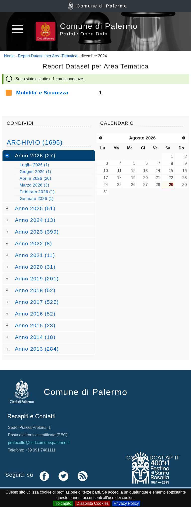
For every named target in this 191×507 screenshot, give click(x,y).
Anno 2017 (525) (37, 302)
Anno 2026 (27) (35, 155)
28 (158, 185)
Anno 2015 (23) (35, 325)
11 (119, 171)
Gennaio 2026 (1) (37, 198)
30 (184, 185)
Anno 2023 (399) (37, 232)
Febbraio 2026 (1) (37, 192)
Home (9, 56)
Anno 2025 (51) (35, 208)
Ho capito (62, 503)
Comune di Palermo (102, 5)
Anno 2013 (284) (37, 349)
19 (133, 178)
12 (133, 171)
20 (145, 178)
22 (171, 178)
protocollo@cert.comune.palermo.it (38, 443)
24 (105, 185)
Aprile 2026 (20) (35, 178)
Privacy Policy (126, 503)
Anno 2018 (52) (35, 290)
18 (119, 178)
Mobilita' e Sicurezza (42, 92)
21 (158, 178)
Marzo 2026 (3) (34, 185)
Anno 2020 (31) (35, 267)
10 (105, 171)
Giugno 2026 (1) (35, 172)
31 (105, 192)
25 (119, 185)
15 (171, 171)
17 (105, 178)
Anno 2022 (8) (33, 243)
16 (184, 171)
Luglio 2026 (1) (34, 165)
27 (145, 185)
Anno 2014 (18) (35, 337)
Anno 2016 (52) (35, 314)
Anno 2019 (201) (37, 278)
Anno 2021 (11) (35, 255)
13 (145, 171)
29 (171, 185)
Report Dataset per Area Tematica (47, 56)
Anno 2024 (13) (35, 220)
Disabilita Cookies (92, 503)
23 (184, 178)
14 (158, 171)
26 (133, 185)
